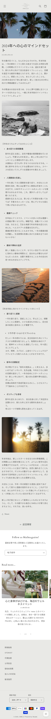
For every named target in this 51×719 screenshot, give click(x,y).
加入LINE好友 (10, 674)
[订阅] (43, 553)
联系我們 (8, 679)
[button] (4, 6)
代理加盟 (8, 658)
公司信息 (8, 663)
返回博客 (27, 524)
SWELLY (22, 716)
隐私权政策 (9, 669)
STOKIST (8, 653)
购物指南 (8, 647)
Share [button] (7, 514)
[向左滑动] (20, 634)
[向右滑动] (30, 634)
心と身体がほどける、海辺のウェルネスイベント (24, 603)
